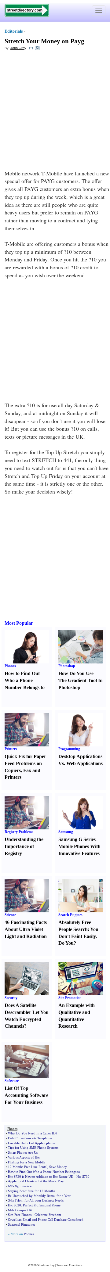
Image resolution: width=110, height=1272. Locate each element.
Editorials (14, 31)
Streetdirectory (46, 1265)
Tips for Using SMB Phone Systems (33, 1147)
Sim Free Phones (19, 1214)
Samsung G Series (77, 839)
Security (11, 998)
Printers (11, 749)
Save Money (58, 1167)
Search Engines (70, 915)
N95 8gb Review (20, 1186)
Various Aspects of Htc (24, 1157)
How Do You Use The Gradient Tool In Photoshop (80, 680)
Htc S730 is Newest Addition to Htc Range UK (40, 1176)
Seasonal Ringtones (21, 1224)
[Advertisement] (55, 112)
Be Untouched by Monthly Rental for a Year (39, 1196)
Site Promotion (70, 998)
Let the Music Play (51, 1181)
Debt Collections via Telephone (30, 1138)
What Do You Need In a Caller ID (32, 1133)
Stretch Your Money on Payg (44, 41)
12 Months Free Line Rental (27, 1167)
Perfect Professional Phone (42, 1205)
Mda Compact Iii (20, 1210)
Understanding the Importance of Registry (24, 846)
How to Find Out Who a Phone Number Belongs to (25, 680)
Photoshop (66, 666)
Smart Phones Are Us (23, 1152)
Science (10, 915)
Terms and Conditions (69, 1265)
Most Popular (19, 623)
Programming (69, 749)
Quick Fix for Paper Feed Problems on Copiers (25, 763)
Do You (66, 943)
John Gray (18, 48)
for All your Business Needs (44, 1200)
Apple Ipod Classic (21, 1181)
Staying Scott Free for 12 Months (31, 1191)
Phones (10, 666)
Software (12, 1081)
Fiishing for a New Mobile (26, 1162)
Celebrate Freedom (48, 1214)
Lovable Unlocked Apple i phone (31, 1143)
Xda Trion (15, 1200)
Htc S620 (14, 1205)
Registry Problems (19, 832)
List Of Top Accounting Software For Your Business (26, 1095)
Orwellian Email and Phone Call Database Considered (45, 1219)
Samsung (65, 832)
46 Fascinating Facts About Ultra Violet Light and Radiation (26, 929)
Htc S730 (83, 1176)
